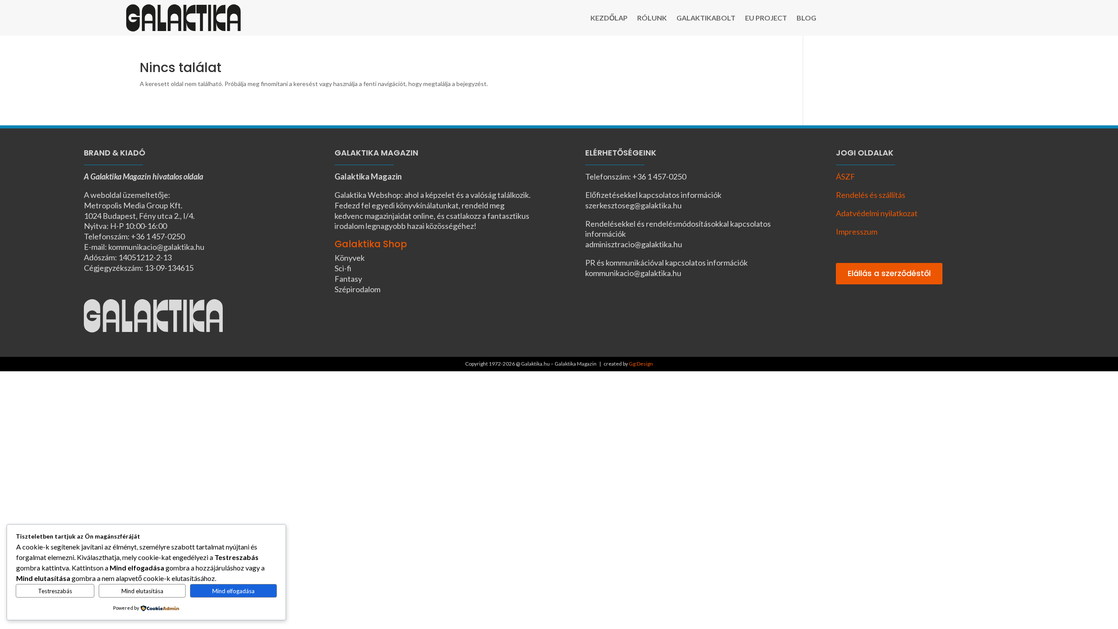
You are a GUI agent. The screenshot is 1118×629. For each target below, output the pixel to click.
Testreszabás (55, 591)
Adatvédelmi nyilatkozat (877, 213)
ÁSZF (845, 176)
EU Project (766, 18)
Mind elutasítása (142, 591)
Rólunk (652, 18)
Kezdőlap (609, 18)
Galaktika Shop (371, 244)
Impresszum (856, 231)
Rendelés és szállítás (870, 195)
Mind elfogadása (233, 591)
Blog (806, 18)
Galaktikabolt (705, 18)
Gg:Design (641, 363)
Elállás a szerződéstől (889, 273)
